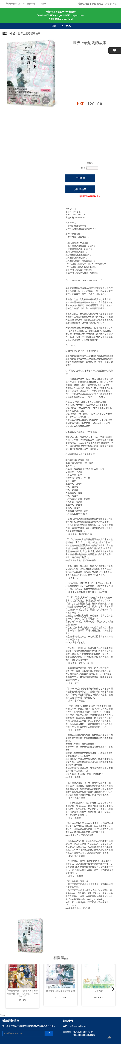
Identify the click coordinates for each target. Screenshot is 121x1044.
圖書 (54, 25)
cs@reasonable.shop (78, 1026)
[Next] (112, 988)
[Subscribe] (49, 1033)
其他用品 (66, 25)
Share (2, 1015)
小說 (12, 33)
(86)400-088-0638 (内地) (84, 1035)
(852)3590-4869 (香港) (83, 1032)
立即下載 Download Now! (61, 19)
